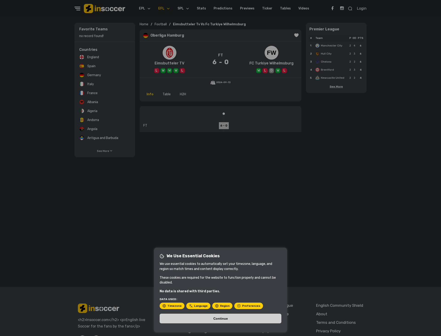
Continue (220, 318)
